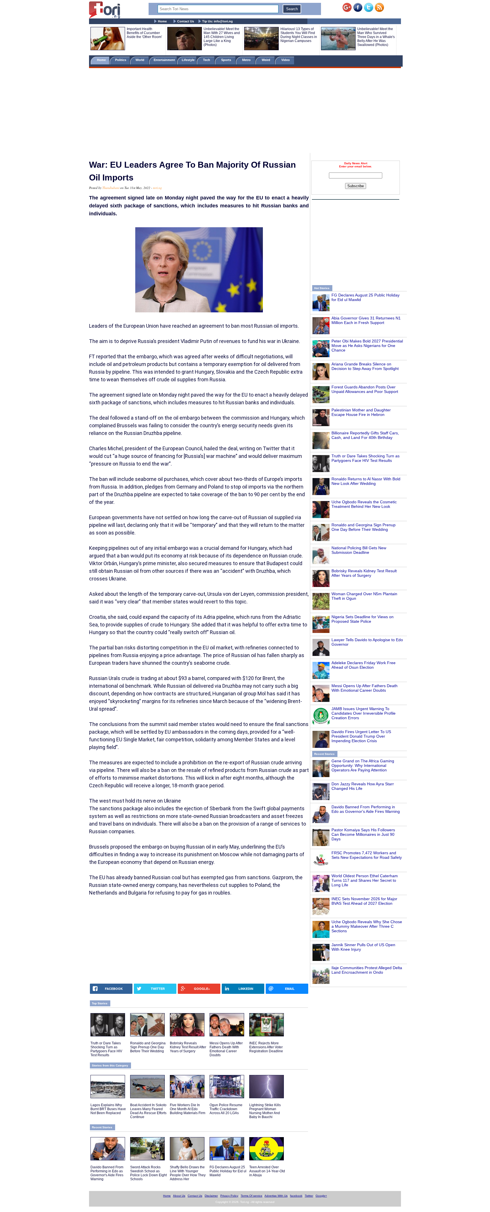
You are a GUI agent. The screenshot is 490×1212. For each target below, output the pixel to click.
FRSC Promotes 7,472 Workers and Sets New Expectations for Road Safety (366, 855)
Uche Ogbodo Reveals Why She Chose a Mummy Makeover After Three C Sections (366, 926)
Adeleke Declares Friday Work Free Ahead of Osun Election (363, 665)
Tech (207, 60)
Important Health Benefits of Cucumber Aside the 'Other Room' (144, 33)
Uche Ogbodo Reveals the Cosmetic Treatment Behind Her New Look (364, 504)
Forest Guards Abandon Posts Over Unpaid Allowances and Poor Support (364, 389)
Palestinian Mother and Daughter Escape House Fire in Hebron (361, 412)
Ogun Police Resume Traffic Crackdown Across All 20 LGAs (226, 1109)
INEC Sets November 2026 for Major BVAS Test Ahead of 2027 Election (364, 901)
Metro (247, 60)
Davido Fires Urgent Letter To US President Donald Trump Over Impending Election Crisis (361, 736)
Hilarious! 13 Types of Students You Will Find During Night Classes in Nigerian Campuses (298, 35)
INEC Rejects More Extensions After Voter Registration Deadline (266, 1047)
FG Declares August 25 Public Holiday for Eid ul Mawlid (228, 1171)
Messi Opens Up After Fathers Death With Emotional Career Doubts (364, 688)
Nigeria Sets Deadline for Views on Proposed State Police (362, 619)
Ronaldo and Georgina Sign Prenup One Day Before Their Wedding (363, 527)
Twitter (309, 1195)
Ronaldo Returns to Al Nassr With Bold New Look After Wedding (365, 481)
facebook (296, 1195)
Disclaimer (211, 1195)
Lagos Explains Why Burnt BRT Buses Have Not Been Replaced (108, 1109)
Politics (121, 60)
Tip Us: (217, 21)
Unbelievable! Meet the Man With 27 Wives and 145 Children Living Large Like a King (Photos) (222, 37)
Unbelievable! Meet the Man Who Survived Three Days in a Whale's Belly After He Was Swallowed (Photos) (376, 37)
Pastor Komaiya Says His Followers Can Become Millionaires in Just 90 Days (363, 834)
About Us (179, 1195)
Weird (266, 60)
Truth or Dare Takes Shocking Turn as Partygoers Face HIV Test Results (365, 458)
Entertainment (164, 60)
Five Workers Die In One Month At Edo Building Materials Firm (187, 1109)
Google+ (321, 1195)
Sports (226, 60)
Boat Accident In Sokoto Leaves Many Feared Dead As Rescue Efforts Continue (148, 1111)
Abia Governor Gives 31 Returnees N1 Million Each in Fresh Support (366, 320)
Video (286, 60)
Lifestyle (188, 60)
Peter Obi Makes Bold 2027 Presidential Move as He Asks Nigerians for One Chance (367, 345)
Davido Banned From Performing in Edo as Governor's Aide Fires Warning (365, 809)
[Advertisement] (245, 111)
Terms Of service (251, 1195)
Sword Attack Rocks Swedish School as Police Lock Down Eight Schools (148, 1173)
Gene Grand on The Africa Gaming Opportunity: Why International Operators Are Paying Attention (362, 765)
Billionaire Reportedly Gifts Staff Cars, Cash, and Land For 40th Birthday (365, 435)
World (141, 60)
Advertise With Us (276, 1195)
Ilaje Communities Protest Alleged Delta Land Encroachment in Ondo (366, 970)
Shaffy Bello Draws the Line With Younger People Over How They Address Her (188, 1173)
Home (162, 21)
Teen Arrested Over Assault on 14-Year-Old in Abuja (267, 1171)
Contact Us (185, 21)
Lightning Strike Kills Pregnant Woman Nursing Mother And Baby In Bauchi (265, 1111)
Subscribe (355, 186)
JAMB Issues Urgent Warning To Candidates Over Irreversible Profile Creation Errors (363, 713)
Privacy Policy (229, 1195)
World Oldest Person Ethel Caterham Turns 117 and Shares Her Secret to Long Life (364, 880)
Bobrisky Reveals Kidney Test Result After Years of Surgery (364, 573)
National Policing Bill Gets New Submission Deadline (358, 550)
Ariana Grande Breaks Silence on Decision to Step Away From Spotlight (365, 366)
